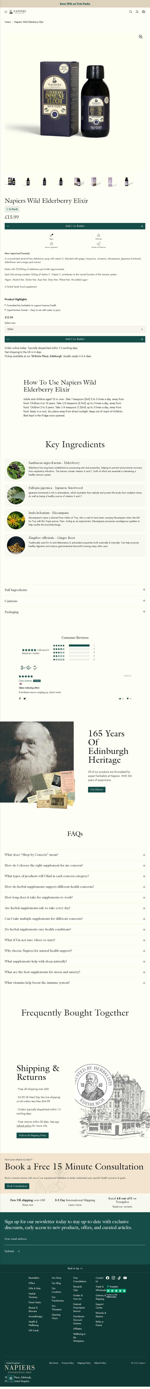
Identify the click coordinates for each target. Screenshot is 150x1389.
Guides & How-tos (78, 1297)
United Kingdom (13, 1363)
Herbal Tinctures (33, 1295)
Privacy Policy (68, 1363)
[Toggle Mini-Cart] (143, 11)
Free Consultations (79, 1279)
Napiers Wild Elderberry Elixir (29, 22)
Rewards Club (77, 1288)
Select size (10, 323)
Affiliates (77, 1328)
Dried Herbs (35, 1302)
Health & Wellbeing (34, 1323)
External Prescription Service (79, 1308)
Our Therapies (57, 1307)
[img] (26, 676)
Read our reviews (122, 1207)
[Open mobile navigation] (6, 12)
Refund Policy (100, 1363)
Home (8, 22)
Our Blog (56, 1283)
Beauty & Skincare (33, 1309)
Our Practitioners (58, 1298)
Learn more (75, 1205)
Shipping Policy (84, 1363)
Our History (96, 790)
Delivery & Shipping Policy (32, 1135)
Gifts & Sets (35, 1288)
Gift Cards (34, 1330)
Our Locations (56, 1290)
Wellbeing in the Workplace (79, 1337)
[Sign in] (137, 11)
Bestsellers (34, 1278)
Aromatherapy (35, 1316)
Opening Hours (56, 1316)
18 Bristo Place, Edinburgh (46, 356)
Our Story (56, 1278)
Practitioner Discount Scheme (78, 1320)
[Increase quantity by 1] (142, 226)
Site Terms (53, 1363)
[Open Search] (130, 11)
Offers (32, 1283)
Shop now (27, 1205)
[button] (59, 645)
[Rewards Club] (10, 1378)
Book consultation (17, 1186)
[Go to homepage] (17, 12)
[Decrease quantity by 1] (8, 226)
